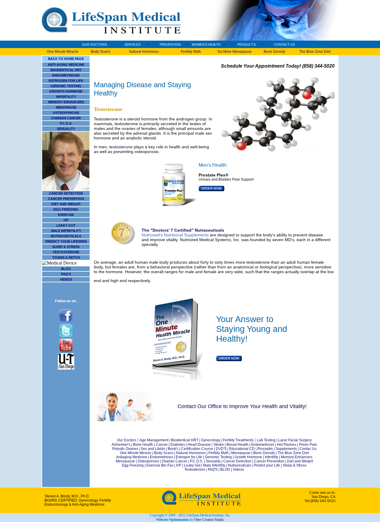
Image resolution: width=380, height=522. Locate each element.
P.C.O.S (196, 461)
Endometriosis (262, 445)
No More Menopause (235, 52)
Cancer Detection (237, 461)
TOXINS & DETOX (66, 257)
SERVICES (132, 44)
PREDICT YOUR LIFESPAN (66, 241)
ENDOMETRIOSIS (66, 75)
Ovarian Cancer (174, 461)
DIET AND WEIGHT (66, 204)
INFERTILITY (66, 96)
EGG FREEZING (65, 209)
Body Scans (100, 52)
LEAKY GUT (65, 225)
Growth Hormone (248, 457)
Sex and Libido (153, 449)
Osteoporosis (148, 461)
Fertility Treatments (238, 440)
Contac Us (308, 449)
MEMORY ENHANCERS (66, 102)
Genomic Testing (218, 457)
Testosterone (108, 109)
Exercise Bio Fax (159, 465)
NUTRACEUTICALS (66, 236)
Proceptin (265, 449)
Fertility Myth (191, 52)
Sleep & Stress (294, 465)
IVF (66, 220)
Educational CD (241, 449)
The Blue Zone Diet (314, 52)
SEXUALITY (66, 128)
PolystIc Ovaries (125, 449)
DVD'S (221, 449)
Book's (172, 449)
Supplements (286, 449)
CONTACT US (284, 44)
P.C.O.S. (66, 123)
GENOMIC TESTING (65, 86)
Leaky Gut (192, 465)
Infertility (271, 457)
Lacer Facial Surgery (295, 440)
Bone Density (274, 52)
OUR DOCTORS (94, 44)
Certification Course (197, 449)
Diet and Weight (300, 461)
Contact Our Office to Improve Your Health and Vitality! (242, 406)
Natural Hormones (144, 52)
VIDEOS (66, 279)
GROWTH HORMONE (66, 91)
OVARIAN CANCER (66, 118)
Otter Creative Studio (209, 520)
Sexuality (213, 461)
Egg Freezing (133, 465)
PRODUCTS (246, 44)
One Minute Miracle (62, 52)
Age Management (154, 440)
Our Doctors (126, 440)
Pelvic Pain (308, 445)
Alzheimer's (121, 445)
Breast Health (237, 445)
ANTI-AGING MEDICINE (66, 64)
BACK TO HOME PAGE (66, 59)
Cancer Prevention (269, 461)
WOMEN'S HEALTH (206, 44)
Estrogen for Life (189, 457)
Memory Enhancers (296, 457)
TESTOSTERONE (66, 252)
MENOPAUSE (66, 107)
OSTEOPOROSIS (66, 112)
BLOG (66, 268)
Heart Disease (199, 445)
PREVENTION (170, 44)
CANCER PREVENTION (66, 198)
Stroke (218, 445)
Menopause (241, 453)
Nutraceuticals (239, 465)
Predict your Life (267, 465)
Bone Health (143, 445)
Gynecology (210, 440)
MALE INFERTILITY (66, 231)
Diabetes (177, 445)
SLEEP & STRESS (66, 247)
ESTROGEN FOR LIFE (66, 80)
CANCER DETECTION (66, 193)
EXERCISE (66, 215)
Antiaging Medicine (131, 457)
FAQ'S (66, 274)
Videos (238, 469)
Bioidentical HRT (184, 440)
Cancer (162, 445)
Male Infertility (214, 465)
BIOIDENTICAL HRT (66, 70)
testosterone (121, 146)
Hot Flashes (286, 445)
